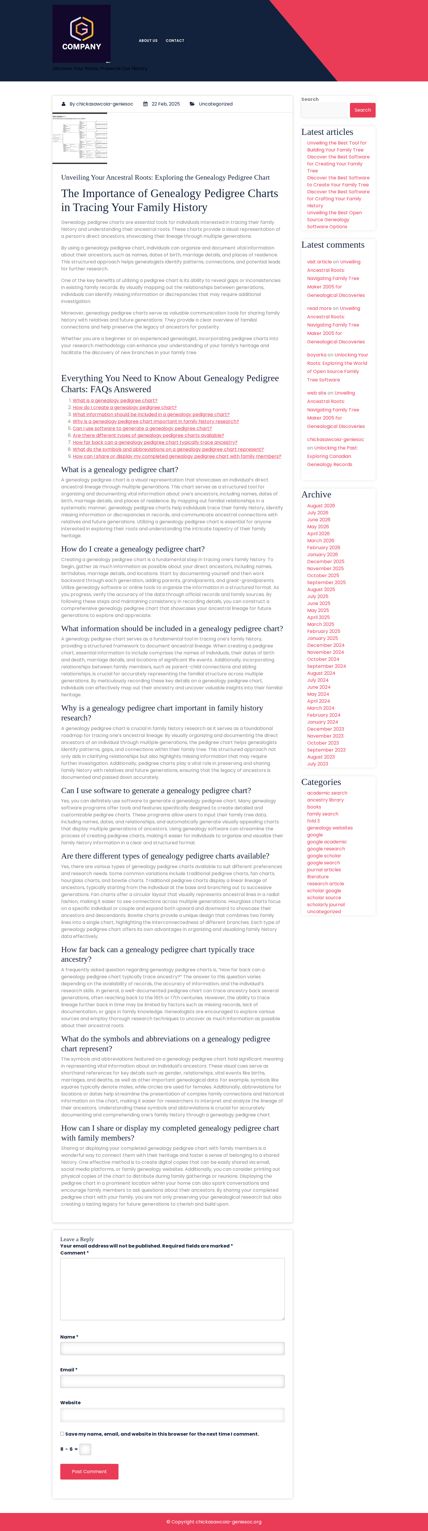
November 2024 (325, 652)
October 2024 (323, 659)
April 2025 (318, 617)
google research (326, 848)
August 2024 (321, 673)
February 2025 (323, 631)
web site (316, 393)
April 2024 (318, 701)
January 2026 (322, 554)
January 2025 (322, 638)
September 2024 (326, 666)
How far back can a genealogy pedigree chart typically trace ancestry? (155, 442)
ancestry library (325, 800)
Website (70, 1402)
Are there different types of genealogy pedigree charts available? (148, 435)
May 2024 (318, 694)
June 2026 (318, 519)
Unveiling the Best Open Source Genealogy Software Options (334, 219)
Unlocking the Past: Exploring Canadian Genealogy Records (332, 456)
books (314, 807)
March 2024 (321, 708)
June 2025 (318, 603)
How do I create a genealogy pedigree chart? (125, 407)
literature (318, 876)
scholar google (324, 890)
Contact (175, 40)
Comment (74, 1253)
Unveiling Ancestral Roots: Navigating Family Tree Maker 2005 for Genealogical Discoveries (336, 278)
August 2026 (321, 505)
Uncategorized (216, 104)
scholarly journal (326, 904)
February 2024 (324, 715)
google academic (327, 841)
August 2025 (321, 589)
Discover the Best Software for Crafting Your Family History (338, 198)
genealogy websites (330, 828)
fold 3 (313, 821)
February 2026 (323, 547)
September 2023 (326, 750)
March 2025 (320, 624)
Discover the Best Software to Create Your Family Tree (338, 181)
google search (323, 862)
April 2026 (318, 533)
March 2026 (320, 540)
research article (325, 883)
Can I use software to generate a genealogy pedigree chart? (142, 428)
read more (319, 308)
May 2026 (318, 526)
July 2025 (317, 596)
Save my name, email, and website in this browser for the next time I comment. (162, 1434)
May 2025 (318, 610)
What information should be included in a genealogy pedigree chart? (151, 414)
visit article (319, 261)
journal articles (324, 869)
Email (69, 1369)
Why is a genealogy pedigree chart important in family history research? (156, 421)
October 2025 (323, 575)
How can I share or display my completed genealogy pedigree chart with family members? (177, 456)
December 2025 (325, 561)
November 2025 (325, 568)
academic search (327, 793)
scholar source (324, 897)
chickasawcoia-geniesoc (104, 104)
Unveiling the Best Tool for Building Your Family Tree (337, 146)
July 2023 (317, 764)
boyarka (316, 354)
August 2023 (321, 757)
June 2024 (319, 687)
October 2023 (323, 743)
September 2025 (326, 582)
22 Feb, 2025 (165, 104)
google (315, 834)
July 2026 (317, 512)
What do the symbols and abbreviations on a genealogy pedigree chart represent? (168, 449)
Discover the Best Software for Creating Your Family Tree (338, 164)
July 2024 (318, 680)
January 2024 (322, 722)
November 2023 (325, 736)
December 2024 (326, 645)
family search (322, 814)
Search (310, 99)
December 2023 (325, 729)
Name (69, 1337)
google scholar (324, 855)
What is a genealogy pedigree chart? (115, 400)
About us (148, 40)
